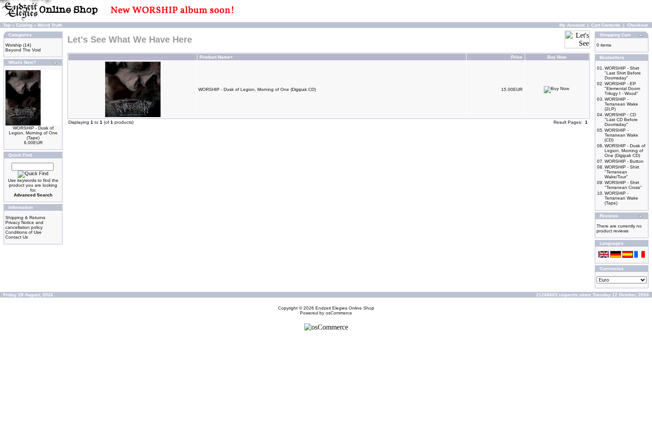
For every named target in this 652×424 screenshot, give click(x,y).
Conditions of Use (23, 232)
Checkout (637, 25)
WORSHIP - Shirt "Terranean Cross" (623, 185)
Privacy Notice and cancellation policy (24, 225)
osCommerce (339, 312)
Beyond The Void (23, 49)
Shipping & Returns (25, 217)
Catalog (24, 25)
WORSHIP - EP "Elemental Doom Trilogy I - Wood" (622, 88)
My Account (572, 25)
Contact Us (16, 237)
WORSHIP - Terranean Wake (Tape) (621, 198)
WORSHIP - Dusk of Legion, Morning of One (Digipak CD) (257, 89)
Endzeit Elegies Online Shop (344, 308)
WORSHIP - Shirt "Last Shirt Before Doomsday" (623, 73)
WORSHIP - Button (624, 161)
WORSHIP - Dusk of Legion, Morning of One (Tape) (33, 133)
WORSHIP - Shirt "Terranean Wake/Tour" (622, 172)
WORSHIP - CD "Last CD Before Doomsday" (621, 119)
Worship (13, 45)
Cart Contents (606, 25)
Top (7, 25)
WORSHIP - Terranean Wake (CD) (621, 135)
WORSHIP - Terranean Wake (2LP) (621, 104)
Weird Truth (50, 25)
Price (516, 57)
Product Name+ (216, 57)
